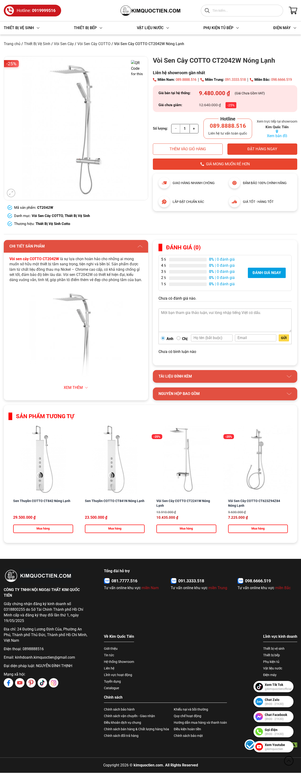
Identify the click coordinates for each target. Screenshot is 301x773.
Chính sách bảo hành (119, 709)
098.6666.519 (281, 79)
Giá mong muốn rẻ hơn (228, 164)
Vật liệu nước (272, 668)
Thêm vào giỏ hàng (188, 149)
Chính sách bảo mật (188, 736)
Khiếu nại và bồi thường (191, 709)
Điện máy (270, 675)
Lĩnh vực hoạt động (118, 675)
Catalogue (111, 688)
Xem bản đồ (277, 136)
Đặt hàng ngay (262, 149)
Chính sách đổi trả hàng (121, 736)
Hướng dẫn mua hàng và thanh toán (200, 722)
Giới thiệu (111, 648)
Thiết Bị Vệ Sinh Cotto (53, 224)
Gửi (284, 338)
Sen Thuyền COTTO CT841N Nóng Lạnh (114, 501)
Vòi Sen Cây (64, 44)
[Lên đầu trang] (288, 760)
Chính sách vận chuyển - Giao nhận (129, 716)
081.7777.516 (124, 580)
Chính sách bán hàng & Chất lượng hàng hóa (136, 729)
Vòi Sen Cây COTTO (94, 44)
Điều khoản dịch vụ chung (122, 722)
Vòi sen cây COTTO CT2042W (34, 259)
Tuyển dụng (112, 681)
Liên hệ (109, 668)
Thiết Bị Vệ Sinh (37, 44)
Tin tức (109, 655)
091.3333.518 (235, 79)
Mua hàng (43, 528)
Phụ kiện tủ (271, 662)
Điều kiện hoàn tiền (187, 729)
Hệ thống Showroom (119, 662)
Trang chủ (12, 44)
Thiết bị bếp (271, 655)
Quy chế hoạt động (187, 716)
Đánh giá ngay (267, 273)
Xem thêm (73, 387)
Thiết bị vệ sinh (274, 648)
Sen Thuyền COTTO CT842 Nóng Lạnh (41, 501)
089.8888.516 (186, 79)
